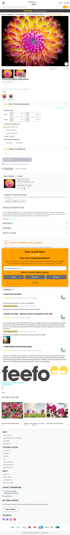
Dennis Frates (12, 219)
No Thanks (35, 283)
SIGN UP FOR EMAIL (10, 509)
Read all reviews (7, 384)
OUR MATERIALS (8, 480)
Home (14, 277)
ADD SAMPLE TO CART (24, 185)
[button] (2, 425)
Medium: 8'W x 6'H (11, 130)
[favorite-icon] (65, 3)
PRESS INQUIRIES (8, 464)
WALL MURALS (7, 435)
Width (5, 114)
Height (6, 119)
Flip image (9, 142)
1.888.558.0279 (8, 496)
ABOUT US (6, 474)
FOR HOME (6, 441)
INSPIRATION (7, 444)
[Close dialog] (66, 250)
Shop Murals (10, 14)
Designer (56, 277)
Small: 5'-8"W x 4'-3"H (12, 127)
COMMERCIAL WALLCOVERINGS (12, 438)
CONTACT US (7, 450)
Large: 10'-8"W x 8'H (11, 133)
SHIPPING (6, 453)
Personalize (19, 142)
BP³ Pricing (13, 89)
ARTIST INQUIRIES (8, 462)
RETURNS (6, 456)
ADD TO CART (8, 160)
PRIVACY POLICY (8, 467)
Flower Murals (20, 14)
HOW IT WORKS (7, 477)
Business (35, 277)
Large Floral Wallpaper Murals (35, 14)
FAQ (4, 459)
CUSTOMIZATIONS (8, 483)
